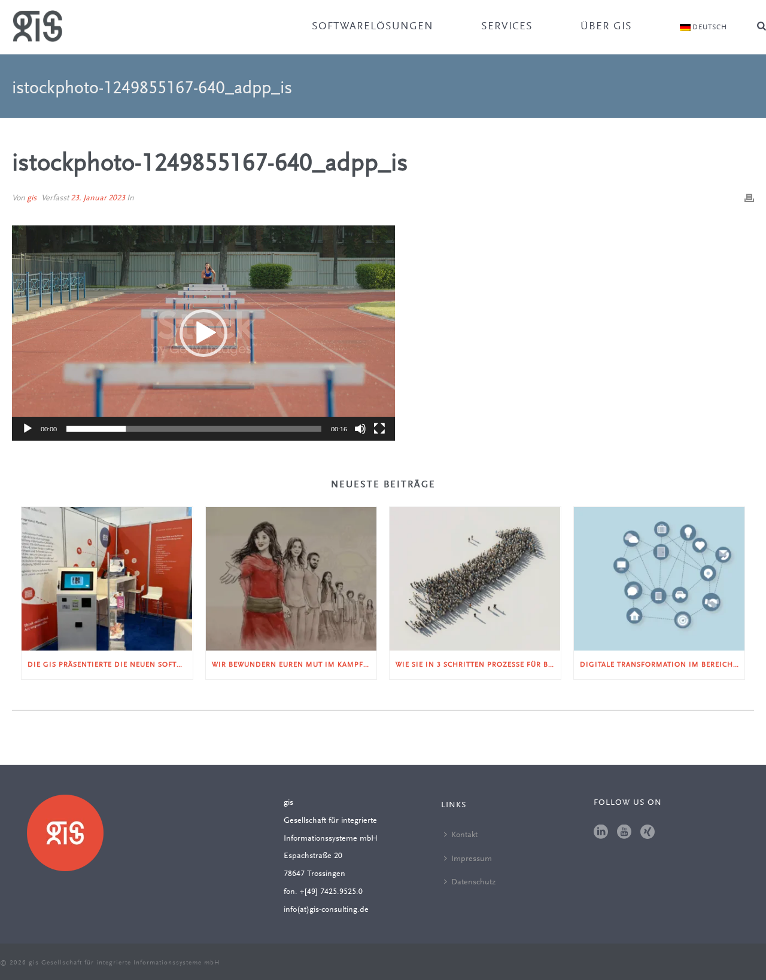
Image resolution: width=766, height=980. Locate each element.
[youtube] (624, 833)
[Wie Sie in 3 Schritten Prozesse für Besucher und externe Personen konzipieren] (475, 578)
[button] (203, 333)
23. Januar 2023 (98, 198)
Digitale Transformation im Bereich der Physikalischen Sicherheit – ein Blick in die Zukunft (662, 664)
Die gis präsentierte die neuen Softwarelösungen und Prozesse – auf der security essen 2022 (110, 664)
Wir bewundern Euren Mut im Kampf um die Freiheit (294, 664)
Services (507, 27)
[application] (203, 333)
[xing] (647, 833)
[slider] (193, 429)
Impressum (471, 859)
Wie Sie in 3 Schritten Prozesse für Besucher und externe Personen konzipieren (478, 664)
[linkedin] (601, 833)
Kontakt (464, 835)
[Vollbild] (379, 429)
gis (32, 198)
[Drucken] (749, 198)
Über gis (606, 27)
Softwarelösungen (372, 27)
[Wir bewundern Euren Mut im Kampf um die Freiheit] (291, 578)
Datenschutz (473, 882)
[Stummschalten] (360, 429)
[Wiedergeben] (28, 429)
